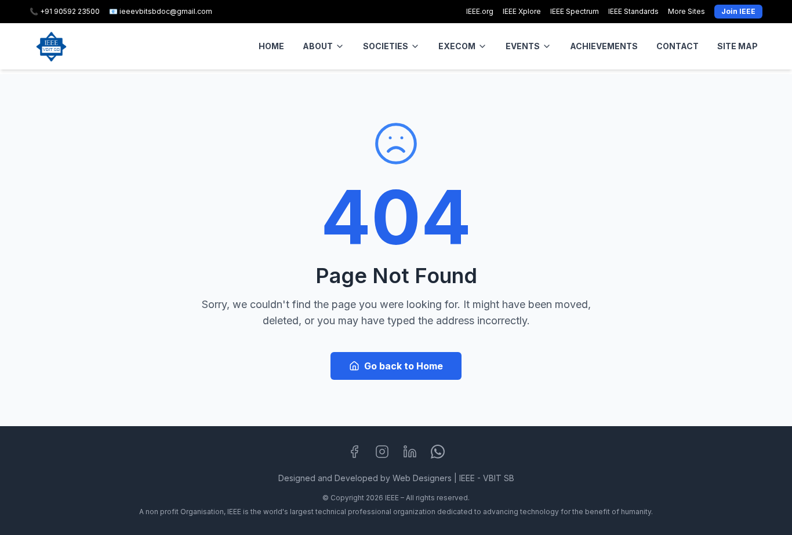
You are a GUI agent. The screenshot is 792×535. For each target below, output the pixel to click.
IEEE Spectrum (574, 11)
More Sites (686, 11)
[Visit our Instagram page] (382, 452)
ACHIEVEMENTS (604, 46)
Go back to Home (403, 366)
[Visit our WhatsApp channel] (438, 452)
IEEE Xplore (522, 11)
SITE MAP (737, 46)
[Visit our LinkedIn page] (410, 452)
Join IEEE (738, 11)
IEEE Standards (633, 11)
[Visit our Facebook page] (354, 452)
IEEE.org (479, 11)
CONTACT (677, 46)
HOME (271, 46)
